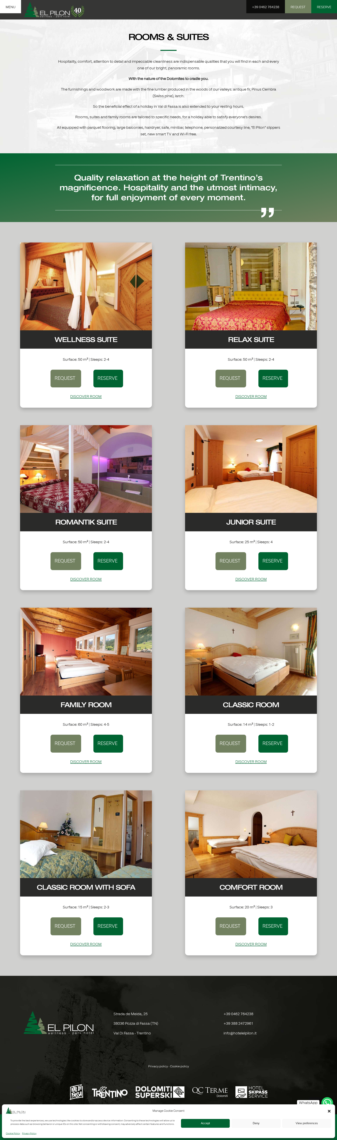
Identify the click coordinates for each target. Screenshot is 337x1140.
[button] (329, 1111)
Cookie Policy (13, 1133)
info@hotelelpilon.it (239, 1033)
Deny (256, 1123)
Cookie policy (179, 1066)
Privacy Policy (29, 1133)
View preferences (307, 1123)
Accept (205, 1123)
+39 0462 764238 (238, 1014)
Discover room (86, 397)
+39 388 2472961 (238, 1024)
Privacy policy (158, 1066)
